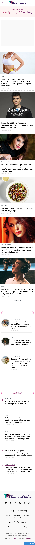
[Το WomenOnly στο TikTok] (15, 503)
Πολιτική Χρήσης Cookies (17, 522)
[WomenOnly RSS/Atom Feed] (29, 503)
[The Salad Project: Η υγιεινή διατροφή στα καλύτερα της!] (17, 190)
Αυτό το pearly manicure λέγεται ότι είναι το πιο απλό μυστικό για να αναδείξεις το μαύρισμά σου (17, 436)
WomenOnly (18, 496)
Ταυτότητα (11, 511)
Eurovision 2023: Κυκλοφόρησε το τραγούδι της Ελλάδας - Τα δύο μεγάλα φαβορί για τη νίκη (17, 125)
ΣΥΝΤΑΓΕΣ (8, 399)
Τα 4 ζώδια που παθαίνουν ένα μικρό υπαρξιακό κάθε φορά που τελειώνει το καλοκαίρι (17, 420)
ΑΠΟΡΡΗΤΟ (30, 544)
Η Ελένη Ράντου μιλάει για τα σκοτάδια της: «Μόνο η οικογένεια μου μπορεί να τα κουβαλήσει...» (17, 250)
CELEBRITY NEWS (7, 245)
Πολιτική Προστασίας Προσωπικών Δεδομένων (17, 516)
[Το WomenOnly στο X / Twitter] (20, 503)
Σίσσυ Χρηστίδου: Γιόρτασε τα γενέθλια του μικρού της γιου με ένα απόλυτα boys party (21, 325)
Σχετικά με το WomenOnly (17, 527)
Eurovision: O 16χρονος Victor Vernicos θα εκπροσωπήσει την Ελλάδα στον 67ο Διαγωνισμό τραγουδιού (17, 291)
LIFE (12, 338)
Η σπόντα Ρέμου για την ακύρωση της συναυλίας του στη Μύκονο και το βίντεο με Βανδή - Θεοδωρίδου (18, 469)
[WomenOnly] (17, 3)
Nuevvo (14, 538)
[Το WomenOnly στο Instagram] (10, 503)
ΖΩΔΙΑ (7, 415)
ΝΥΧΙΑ (7, 431)
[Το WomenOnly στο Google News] (24, 503)
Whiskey (28, 538)
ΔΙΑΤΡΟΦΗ (5, 205)
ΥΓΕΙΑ (3, 76)
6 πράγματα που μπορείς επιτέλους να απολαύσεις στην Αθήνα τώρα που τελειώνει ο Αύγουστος (21, 343)
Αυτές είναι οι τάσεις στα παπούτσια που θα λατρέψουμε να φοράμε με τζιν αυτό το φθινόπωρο (18, 453)
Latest (17, 313)
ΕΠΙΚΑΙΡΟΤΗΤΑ (6, 120)
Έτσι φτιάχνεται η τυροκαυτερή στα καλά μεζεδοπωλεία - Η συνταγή (17, 403)
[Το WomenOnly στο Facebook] (6, 503)
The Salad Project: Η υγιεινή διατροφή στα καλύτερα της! (17, 209)
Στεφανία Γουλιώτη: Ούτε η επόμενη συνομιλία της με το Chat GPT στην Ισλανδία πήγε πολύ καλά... (21, 363)
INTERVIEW (5, 161)
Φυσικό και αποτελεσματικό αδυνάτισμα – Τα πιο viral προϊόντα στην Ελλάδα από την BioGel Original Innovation (16, 82)
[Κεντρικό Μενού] (3, 2)
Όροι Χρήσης (22, 511)
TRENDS (7, 448)
